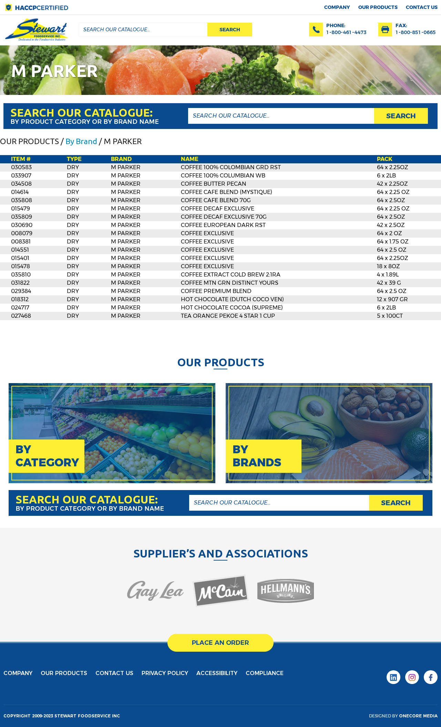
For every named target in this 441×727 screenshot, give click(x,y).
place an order (220, 643)
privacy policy (165, 673)
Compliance (265, 673)
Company (337, 7)
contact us (422, 7)
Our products (378, 7)
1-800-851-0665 (416, 32)
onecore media (418, 715)
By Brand (81, 141)
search (229, 29)
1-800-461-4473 (346, 32)
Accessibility (216, 673)
